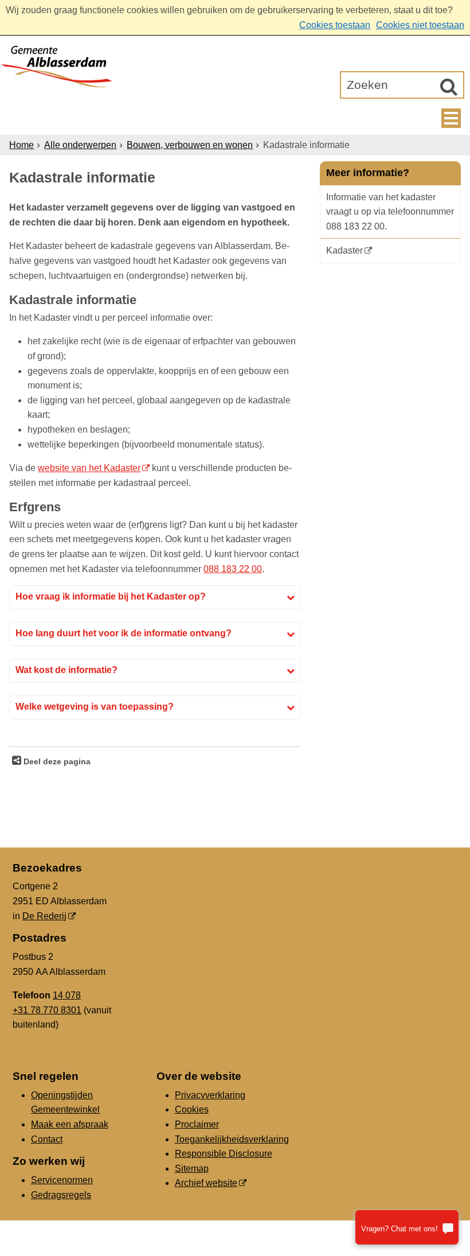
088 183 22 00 (232, 569)
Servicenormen (62, 1180)
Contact (46, 1139)
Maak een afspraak (69, 1124)
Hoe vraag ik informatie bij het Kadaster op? (110, 596)
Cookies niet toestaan (420, 25)
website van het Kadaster (89, 468)
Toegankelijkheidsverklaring (232, 1139)
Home (21, 145)
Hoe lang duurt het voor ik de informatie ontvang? (123, 633)
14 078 (67, 995)
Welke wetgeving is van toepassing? (94, 706)
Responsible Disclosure (223, 1153)
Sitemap (192, 1168)
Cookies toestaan (334, 25)
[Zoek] (448, 86)
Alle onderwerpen (80, 145)
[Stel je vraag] (407, 1227)
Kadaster (344, 250)
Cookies (192, 1109)
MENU (451, 118)
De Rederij (44, 916)
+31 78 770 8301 (47, 1010)
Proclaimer (197, 1124)
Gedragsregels (61, 1195)
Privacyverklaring (210, 1095)
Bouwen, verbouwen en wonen (190, 145)
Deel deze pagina (56, 761)
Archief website (206, 1183)
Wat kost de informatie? (66, 670)
